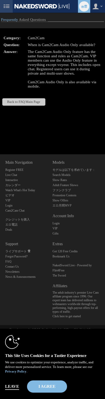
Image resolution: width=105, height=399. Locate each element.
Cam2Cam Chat (14, 210)
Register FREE (14, 170)
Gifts (55, 233)
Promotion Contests (64, 195)
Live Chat (11, 175)
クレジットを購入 (17, 219)
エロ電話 (11, 224)
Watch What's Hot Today (20, 190)
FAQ (8, 261)
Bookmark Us (61, 256)
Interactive (11, 180)
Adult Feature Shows (65, 185)
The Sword (59, 275)
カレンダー (13, 185)
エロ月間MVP (62, 205)
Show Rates (59, 180)
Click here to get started (66, 316)
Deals (8, 229)
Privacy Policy (16, 371)
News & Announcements (20, 277)
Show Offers (60, 200)
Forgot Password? (16, 256)
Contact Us (12, 266)
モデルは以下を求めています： (73, 170)
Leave (12, 386)
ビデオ (10, 195)
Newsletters (12, 271)
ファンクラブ (61, 190)
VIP (7, 200)
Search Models (61, 175)
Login (8, 205)
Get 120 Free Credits (65, 251)
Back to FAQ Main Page (23, 102)
